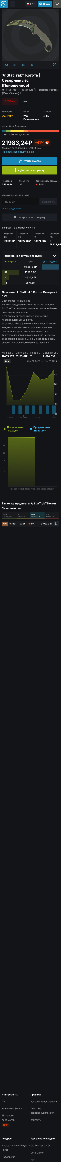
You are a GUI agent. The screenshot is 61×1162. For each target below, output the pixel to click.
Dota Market (37, 1152)
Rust (32, 1159)
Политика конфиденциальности (42, 1110)
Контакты (35, 1119)
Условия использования (44, 1101)
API (4, 1101)
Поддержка (8, 1156)
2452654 (7, 184)
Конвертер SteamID (13, 1108)
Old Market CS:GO (40, 1145)
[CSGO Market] (4, 4)
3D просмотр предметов (9, 1117)
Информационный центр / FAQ (16, 1147)
